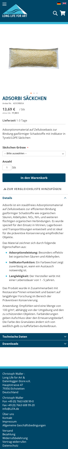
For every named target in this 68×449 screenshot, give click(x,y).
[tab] (34, 197)
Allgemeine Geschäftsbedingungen (24, 425)
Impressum (9, 421)
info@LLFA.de (10, 409)
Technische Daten (14, 336)
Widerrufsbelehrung (15, 438)
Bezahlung (8, 434)
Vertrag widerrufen (14, 442)
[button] (31, 93)
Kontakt (7, 418)
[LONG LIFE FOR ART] (14, 10)
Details (7, 198)
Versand (7, 430)
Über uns (8, 414)
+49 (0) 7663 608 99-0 (21, 401)
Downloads (10, 344)
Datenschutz (10, 445)
